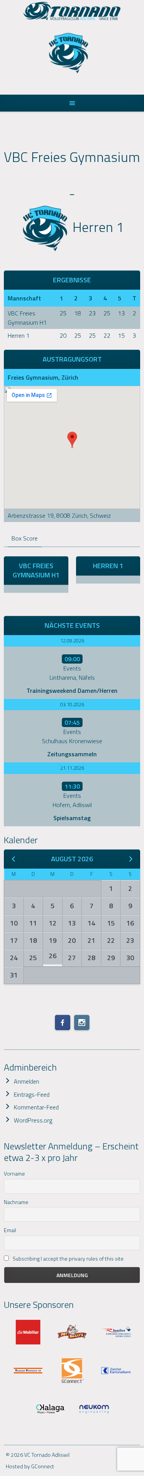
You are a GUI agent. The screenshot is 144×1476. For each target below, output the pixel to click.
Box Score (25, 538)
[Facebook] (62, 1022)
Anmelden (26, 1081)
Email (10, 1230)
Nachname (16, 1202)
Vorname (14, 1173)
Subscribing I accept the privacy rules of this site (68, 1258)
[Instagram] (81, 1022)
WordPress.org (33, 1120)
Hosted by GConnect (30, 1466)
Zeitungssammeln (72, 754)
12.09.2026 (72, 640)
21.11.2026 (72, 768)
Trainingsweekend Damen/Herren (72, 690)
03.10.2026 (72, 704)
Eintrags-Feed (32, 1094)
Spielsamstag (72, 817)
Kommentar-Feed (36, 1107)
